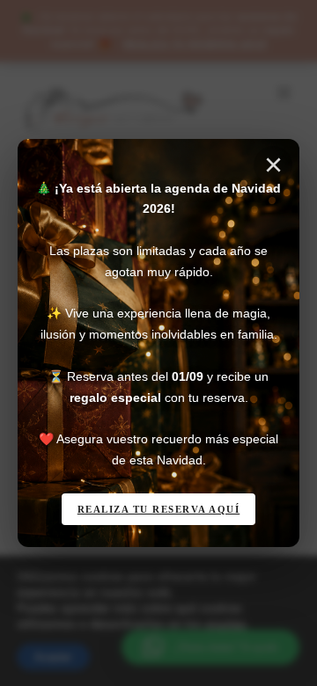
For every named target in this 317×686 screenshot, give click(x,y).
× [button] (273, 165)
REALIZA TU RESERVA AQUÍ (158, 509)
